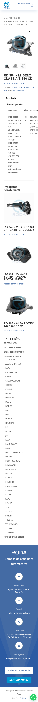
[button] (30, 32)
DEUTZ (8, 402)
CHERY (8, 376)
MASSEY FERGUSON (14, 452)
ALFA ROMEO (11, 359)
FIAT (7, 410)
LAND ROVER (11, 444)
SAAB (7, 499)
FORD (7, 414)
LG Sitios (22, 698)
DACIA (8, 393)
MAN (7, 448)
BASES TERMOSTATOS (14, 352)
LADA (7, 439)
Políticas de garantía (19, 670)
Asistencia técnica (19, 680)
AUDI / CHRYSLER (13, 364)
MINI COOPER (11, 465)
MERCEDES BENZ (17, 21)
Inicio (6, 18)
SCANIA (8, 503)
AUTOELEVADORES (12, 347)
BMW (7, 368)
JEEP (7, 435)
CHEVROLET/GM (12, 380)
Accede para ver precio (14, 83)
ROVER (8, 494)
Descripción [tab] (11, 98)
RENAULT (9, 490)
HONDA (8, 418)
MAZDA (8, 456)
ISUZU (8, 431)
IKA (6, 427)
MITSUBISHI (10, 469)
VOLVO (8, 528)
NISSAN (8, 473)
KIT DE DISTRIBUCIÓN (14, 537)
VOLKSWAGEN (11, 524)
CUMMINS (9, 389)
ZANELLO (9, 532)
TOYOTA (9, 520)
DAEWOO (9, 397)
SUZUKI (8, 515)
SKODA (8, 511)
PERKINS (9, 477)
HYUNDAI (9, 423)
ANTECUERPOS (10, 343)
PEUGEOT (9, 482)
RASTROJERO (11, 486)
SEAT (7, 507)
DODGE (8, 406)
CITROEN (9, 385)
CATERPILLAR (11, 372)
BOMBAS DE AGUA (18, 87)
